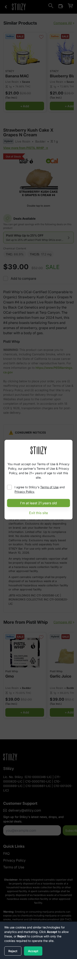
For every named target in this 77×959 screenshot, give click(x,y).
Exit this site (38, 513)
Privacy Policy (24, 491)
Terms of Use (49, 487)
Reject (12, 951)
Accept (33, 951)
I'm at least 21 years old (38, 503)
